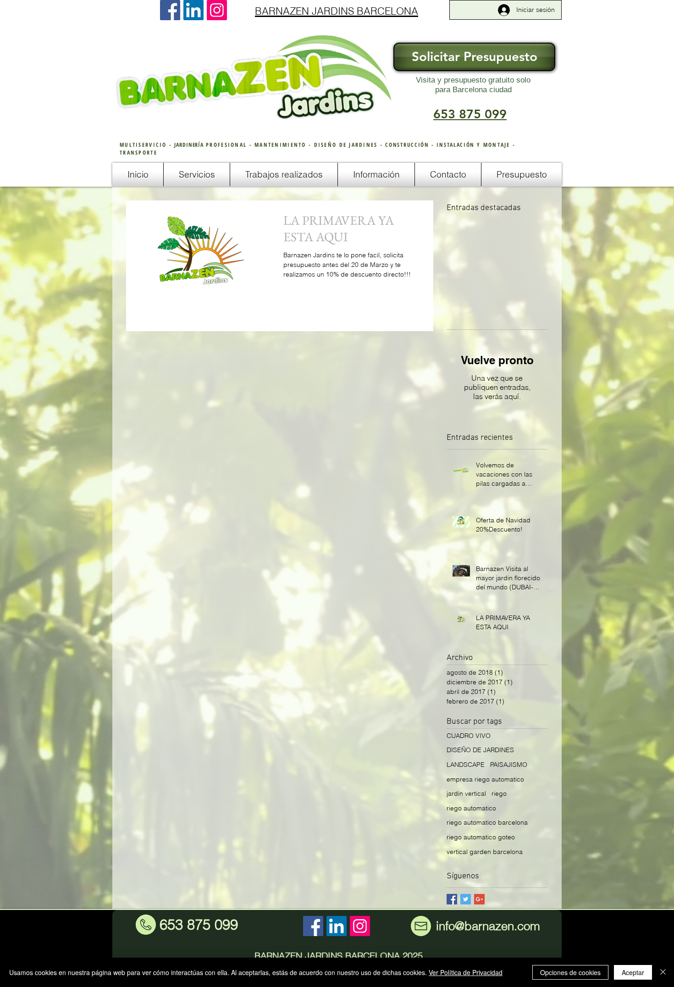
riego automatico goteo (481, 837)
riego (499, 793)
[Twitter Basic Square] (465, 899)
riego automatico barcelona (487, 822)
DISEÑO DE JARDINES (480, 750)
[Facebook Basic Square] (452, 899)
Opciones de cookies (570, 972)
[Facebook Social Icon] (170, 10)
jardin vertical (466, 793)
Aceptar (633, 972)
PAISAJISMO (508, 764)
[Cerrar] (662, 972)
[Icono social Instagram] (217, 10)
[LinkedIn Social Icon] (193, 10)
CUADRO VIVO (469, 736)
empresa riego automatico (485, 779)
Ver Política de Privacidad (466, 972)
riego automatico (471, 808)
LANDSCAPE (466, 764)
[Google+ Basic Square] (479, 899)
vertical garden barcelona (485, 852)
